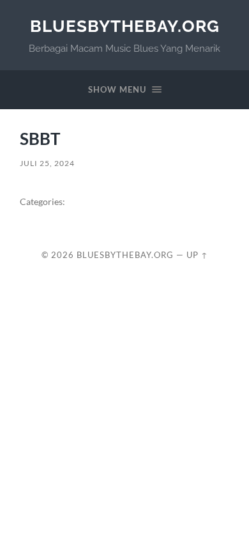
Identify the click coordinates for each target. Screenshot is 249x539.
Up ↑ (197, 255)
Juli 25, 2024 (47, 163)
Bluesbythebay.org (125, 26)
